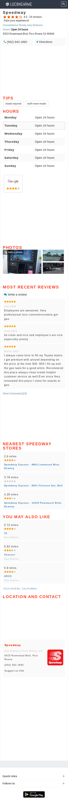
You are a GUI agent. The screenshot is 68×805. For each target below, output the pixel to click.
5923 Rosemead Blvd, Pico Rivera (21, 657)
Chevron (9, 554)
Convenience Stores (14, 25)
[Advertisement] (34, 70)
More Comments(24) (15, 393)
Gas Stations (35, 25)
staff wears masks (36, 103)
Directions (45, 42)
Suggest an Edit (14, 670)
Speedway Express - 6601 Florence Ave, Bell (33, 485)
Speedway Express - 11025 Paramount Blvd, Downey (33, 505)
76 (5, 533)
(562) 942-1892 (16, 42)
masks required (13, 103)
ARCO (8, 576)
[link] (13, 184)
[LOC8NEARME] (18, 4)
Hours (6, 29)
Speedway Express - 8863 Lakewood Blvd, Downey (32, 466)
